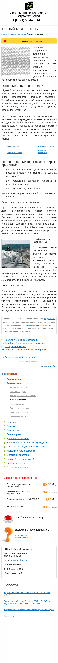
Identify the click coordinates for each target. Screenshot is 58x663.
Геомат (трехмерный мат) (20, 459)
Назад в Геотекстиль (15, 346)
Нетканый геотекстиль (19, 388)
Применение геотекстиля (20, 416)
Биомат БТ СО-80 (15, 506)
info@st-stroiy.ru (19, 560)
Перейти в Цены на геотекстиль (21, 340)
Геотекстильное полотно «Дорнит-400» (18, 485)
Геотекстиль (21, 34)
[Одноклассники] (9, 374)
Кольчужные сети (16, 463)
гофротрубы (49, 319)
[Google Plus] (15, 374)
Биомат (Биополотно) (18, 455)
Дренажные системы (18, 439)
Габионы (11, 422)
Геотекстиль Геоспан (14, 153)
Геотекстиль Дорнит (18, 392)
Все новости (9, 616)
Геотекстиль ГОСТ (48, 366)
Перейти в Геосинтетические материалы (26, 349)
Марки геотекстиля (17, 404)
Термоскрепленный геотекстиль (20, 357)
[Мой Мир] (12, 374)
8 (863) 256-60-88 (28, 20)
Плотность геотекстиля (19, 408)
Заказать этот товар (32, 41)
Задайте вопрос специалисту (32, 529)
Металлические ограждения (21, 451)
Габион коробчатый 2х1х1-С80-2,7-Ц (24, 499)
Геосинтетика (14, 379)
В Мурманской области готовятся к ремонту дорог (29, 609)
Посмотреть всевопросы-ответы (21, 536)
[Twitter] (6, 374)
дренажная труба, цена (36, 325)
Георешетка (13, 430)
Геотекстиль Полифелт (46, 146)
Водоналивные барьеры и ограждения (27, 443)
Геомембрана (14, 434)
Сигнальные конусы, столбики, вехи (26, 447)
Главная (4, 34)
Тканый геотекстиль (18, 400)
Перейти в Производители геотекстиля (25, 343)
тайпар (23, 106)
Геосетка (11, 426)
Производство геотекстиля (21, 412)
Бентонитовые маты (17, 467)
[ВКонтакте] (3, 374)
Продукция (12, 34)
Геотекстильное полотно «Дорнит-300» (18, 493)
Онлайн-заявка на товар (29, 517)
